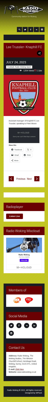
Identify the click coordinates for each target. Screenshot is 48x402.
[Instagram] (42, 29)
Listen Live (14, 216)
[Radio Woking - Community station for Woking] (24, 13)
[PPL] (17, 303)
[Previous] (11, 181)
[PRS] (29, 303)
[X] (25, 29)
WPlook (39, 393)
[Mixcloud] (36, 29)
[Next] (36, 181)
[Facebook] (30, 29)
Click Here (19, 369)
